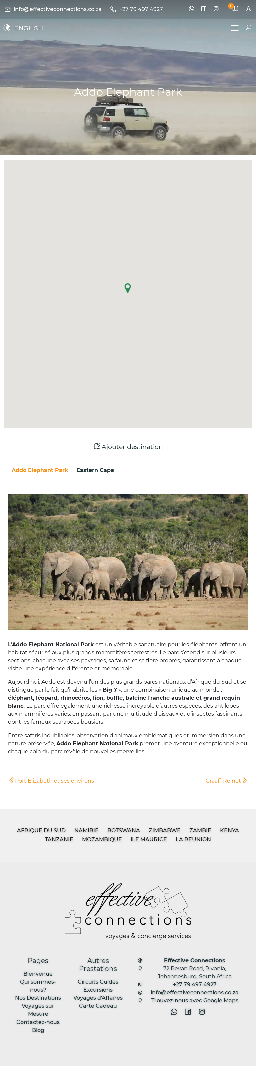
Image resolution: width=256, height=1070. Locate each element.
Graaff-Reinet (223, 781)
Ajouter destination (132, 447)
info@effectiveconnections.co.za (195, 992)
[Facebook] (204, 9)
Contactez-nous (38, 1022)
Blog (38, 1030)
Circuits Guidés (98, 982)
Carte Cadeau (98, 1006)
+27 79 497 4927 (195, 984)
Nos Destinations (38, 998)
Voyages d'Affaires (98, 998)
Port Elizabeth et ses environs (54, 781)
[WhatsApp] (191, 9)
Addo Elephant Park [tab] (40, 470)
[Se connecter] (248, 9)
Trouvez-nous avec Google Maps (194, 1000)
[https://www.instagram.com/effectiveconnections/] (216, 9)
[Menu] (235, 29)
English (28, 28)
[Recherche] (246, 28)
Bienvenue (38, 974)
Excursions (98, 990)
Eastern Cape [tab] (95, 470)
